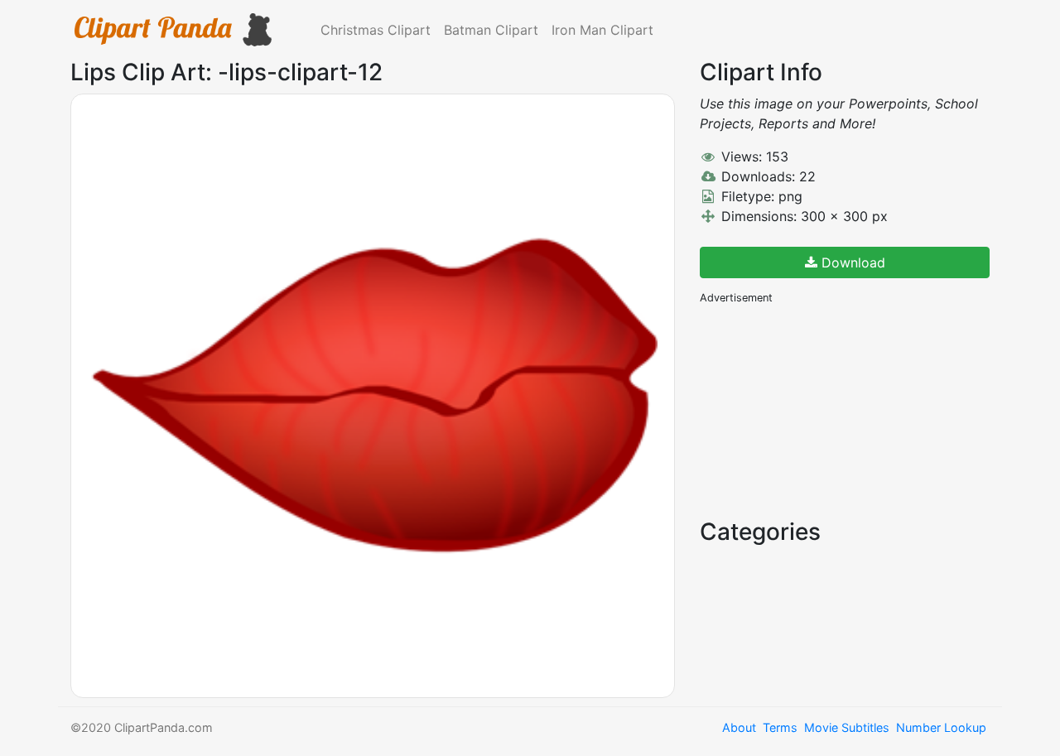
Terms (780, 727)
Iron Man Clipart (602, 30)
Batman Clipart (491, 30)
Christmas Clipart (375, 30)
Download (851, 262)
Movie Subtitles (846, 727)
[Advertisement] (824, 409)
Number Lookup (941, 727)
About (739, 727)
